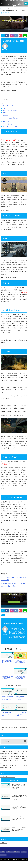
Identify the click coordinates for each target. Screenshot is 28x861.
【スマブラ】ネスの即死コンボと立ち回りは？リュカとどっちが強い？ (20, 698)
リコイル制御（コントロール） (13, 118)
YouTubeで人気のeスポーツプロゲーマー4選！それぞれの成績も (7, 714)
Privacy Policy (16, 851)
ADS (4, 108)
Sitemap (9, 851)
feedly (14, 602)
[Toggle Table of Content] (2, 103)
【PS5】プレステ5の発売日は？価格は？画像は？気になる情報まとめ (7, 677)
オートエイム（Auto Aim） (10, 110)
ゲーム (3, 614)
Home (3, 851)
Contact (23, 851)
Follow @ (14, 597)
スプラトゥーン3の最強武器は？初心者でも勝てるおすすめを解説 (20, 714)
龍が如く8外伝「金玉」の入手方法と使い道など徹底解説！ (7, 661)
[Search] (25, 741)
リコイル (5, 115)
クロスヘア (6, 121)
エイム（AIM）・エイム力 (10, 106)
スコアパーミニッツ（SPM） (11, 126)
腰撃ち (5, 112)
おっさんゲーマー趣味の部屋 (14, 4)
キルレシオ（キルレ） (9, 124)
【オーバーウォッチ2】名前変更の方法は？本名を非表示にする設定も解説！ (20, 677)
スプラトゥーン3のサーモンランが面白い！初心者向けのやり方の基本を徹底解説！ (19, 829)
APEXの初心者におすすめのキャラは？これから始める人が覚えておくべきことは (7, 698)
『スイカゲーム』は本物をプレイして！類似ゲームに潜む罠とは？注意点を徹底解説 (20, 662)
